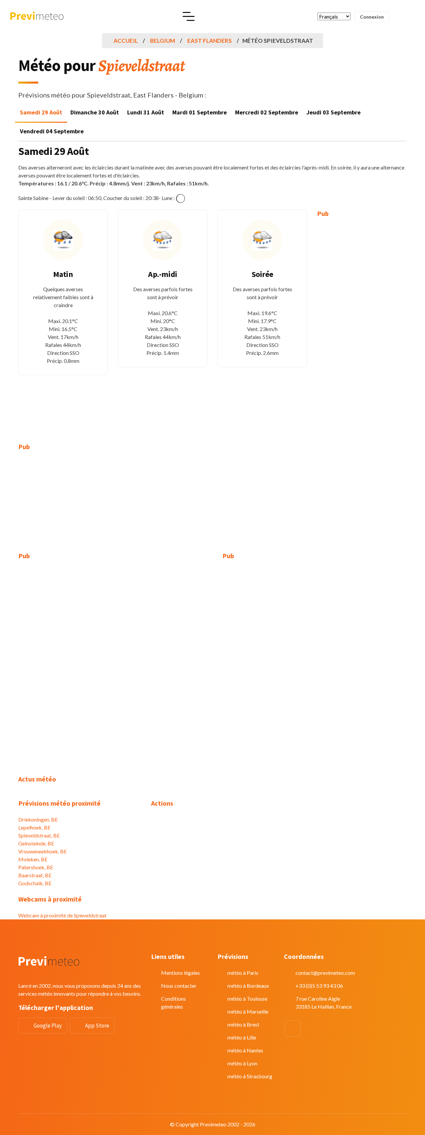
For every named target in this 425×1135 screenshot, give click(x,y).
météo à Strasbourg (249, 1076)
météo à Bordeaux (248, 985)
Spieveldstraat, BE (39, 835)
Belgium (162, 40)
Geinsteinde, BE (36, 843)
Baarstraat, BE (34, 875)
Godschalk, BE (34, 883)
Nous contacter (179, 985)
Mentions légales (180, 972)
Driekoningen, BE (38, 819)
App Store (97, 1025)
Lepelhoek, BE (34, 827)
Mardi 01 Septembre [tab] (199, 112)
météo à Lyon (242, 1063)
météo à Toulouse (247, 998)
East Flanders (209, 40)
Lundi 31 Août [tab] (145, 112)
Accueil (126, 40)
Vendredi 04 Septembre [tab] (52, 131)
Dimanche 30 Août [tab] (94, 112)
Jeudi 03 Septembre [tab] (333, 112)
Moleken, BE (32, 859)
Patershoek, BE (35, 867)
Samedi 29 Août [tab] (41, 112)
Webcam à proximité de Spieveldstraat (62, 915)
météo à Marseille (247, 1011)
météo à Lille (241, 1037)
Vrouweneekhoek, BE (42, 851)
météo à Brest (243, 1024)
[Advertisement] (362, 325)
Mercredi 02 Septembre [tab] (266, 112)
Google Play (48, 1025)
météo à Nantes (245, 1050)
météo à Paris (242, 972)
